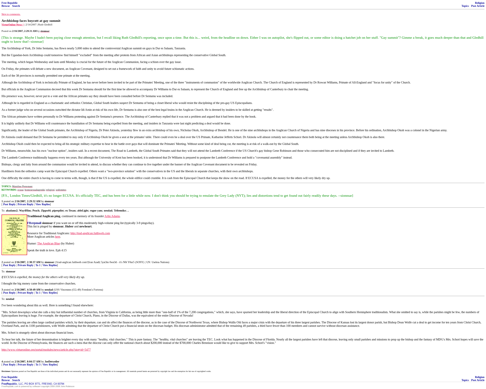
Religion (479, 3)
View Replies (43, 204)
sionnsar (49, 201)
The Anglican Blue (48, 243)
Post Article (477, 6)
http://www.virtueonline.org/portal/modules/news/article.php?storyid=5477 (46, 349)
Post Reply (9, 204)
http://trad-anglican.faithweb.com (90, 233)
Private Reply (25, 204)
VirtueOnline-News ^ (13, 24)
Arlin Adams (112, 216)
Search (16, 6)
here (57, 236)
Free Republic (10, 3)
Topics (465, 6)
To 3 (38, 364)
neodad (49, 289)
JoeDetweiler (52, 361)
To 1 (38, 265)
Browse (6, 6)
